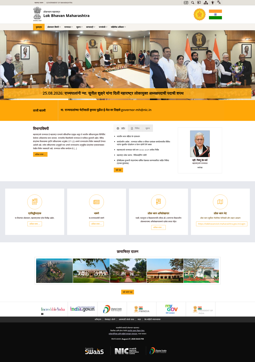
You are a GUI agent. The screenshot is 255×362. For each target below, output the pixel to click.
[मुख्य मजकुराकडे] (186, 2)
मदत (139, 319)
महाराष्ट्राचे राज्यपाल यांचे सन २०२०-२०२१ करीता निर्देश (138, 149)
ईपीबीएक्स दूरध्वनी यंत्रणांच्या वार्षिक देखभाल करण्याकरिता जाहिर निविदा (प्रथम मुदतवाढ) (143, 162)
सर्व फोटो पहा (127, 292)
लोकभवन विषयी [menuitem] (53, 27)
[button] (54, 271)
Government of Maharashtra (59, 2)
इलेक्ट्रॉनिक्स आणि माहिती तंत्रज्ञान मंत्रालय (123, 333)
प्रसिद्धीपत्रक (34, 213)
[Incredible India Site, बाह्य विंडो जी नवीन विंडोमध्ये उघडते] (53, 309)
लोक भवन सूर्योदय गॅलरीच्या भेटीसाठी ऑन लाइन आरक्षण (220, 217)
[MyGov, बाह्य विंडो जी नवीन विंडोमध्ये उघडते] (171, 309)
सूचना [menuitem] (78, 27)
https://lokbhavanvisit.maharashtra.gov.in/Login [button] (221, 223)
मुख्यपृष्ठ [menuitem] (39, 27)
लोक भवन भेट (220, 213)
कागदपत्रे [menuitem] (89, 27)
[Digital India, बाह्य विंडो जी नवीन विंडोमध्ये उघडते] (112, 309)
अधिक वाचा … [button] (34, 223)
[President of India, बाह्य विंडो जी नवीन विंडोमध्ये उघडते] (200, 309)
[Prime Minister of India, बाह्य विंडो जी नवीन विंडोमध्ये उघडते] (141, 309)
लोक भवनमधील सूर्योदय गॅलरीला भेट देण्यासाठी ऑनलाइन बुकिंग (139, 110)
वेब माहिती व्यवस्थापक (152, 319)
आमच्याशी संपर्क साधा (126, 319)
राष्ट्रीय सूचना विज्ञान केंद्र (136, 330)
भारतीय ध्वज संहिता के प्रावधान (128, 136)
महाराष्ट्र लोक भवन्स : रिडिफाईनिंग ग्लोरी (132, 155)
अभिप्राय (98, 319)
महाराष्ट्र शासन (39, 2)
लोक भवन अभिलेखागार (158, 213)
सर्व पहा (118, 170)
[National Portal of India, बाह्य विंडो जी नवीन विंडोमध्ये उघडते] (82, 309)
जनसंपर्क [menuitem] (102, 27)
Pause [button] (42, 314)
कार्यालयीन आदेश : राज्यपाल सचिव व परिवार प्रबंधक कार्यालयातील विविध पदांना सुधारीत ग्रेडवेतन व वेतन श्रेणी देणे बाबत (143, 143)
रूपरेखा (199, 167)
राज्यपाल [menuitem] (67, 27)
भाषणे (96, 213)
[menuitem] (193, 2)
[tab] (121, 128)
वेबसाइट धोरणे (110, 319)
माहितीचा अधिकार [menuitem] (117, 27)
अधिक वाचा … (40, 154)
